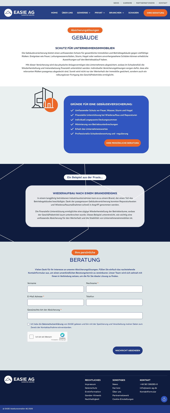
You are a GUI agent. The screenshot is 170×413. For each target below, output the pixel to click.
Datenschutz (91, 388)
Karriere (127, 3)
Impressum (90, 384)
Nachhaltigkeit (92, 399)
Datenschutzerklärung (52, 324)
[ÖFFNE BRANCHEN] (123, 12)
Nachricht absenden (127, 350)
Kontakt (163, 3)
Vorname (31, 283)
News (116, 3)
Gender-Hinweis (93, 395)
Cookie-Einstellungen (123, 399)
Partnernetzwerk (145, 3)
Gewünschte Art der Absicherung (44, 309)
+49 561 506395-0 (149, 384)
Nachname (92, 283)
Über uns (116, 391)
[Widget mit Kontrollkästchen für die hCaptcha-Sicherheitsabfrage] (47, 337)
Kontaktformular (148, 391)
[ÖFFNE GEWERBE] (90, 12)
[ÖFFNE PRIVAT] (104, 12)
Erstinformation (93, 391)
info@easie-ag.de (148, 388)
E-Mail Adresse (35, 296)
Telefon (90, 296)
